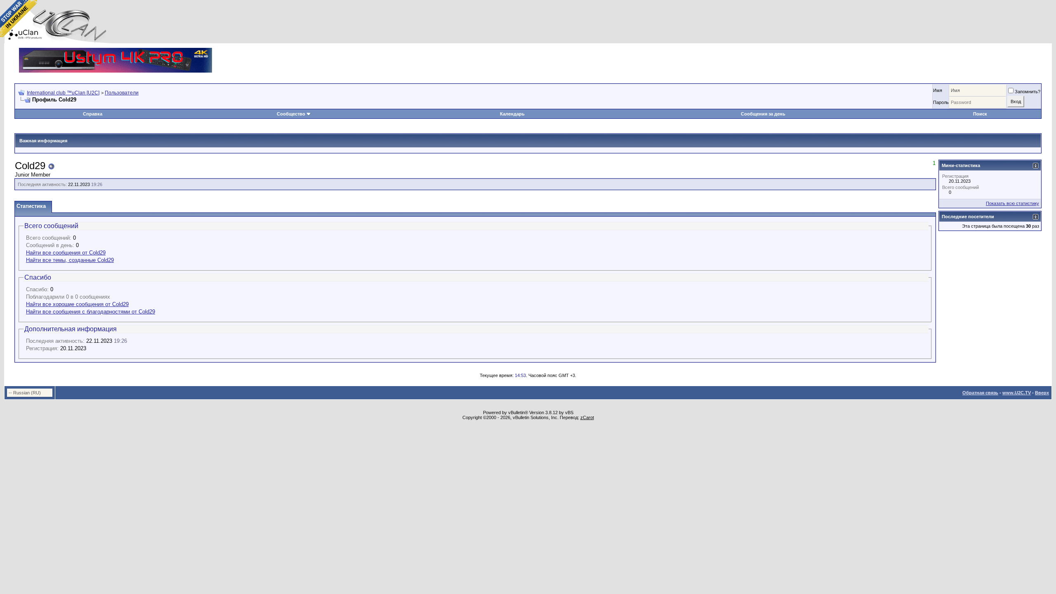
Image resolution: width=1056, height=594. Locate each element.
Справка (92, 113)
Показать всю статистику (1012, 203)
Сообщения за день (763, 113)
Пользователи (122, 93)
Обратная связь (980, 392)
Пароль (941, 102)
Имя (937, 90)
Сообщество (291, 113)
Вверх (1042, 392)
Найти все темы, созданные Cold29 (70, 260)
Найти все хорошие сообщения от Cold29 (77, 304)
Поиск (980, 113)
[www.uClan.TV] (115, 51)
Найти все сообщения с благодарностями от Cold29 (90, 312)
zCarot (587, 417)
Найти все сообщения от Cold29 (66, 253)
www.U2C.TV (1016, 392)
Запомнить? (1027, 91)
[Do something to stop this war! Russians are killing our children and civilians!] (18, 18)
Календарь (512, 113)
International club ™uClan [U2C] (63, 93)
